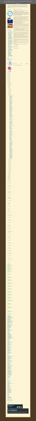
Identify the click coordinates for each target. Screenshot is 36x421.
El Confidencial (8, 345)
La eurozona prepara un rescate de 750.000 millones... (10, 146)
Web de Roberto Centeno (9, 397)
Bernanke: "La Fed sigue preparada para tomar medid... (10, 98)
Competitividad (16, 44)
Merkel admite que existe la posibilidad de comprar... (10, 104)
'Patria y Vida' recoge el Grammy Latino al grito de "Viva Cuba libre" (10, 36)
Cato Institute (8, 330)
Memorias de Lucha (9, 371)
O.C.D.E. (8, 377)
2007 (8, 179)
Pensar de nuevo (8, 382)
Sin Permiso (8, 388)
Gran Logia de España (9, 360)
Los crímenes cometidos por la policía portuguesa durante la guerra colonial (10, 49)
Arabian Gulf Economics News (10, 32)
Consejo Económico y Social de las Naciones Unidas (10, 337)
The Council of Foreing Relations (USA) (9, 390)
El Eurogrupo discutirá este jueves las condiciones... (10, 113)
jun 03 (9, 170)
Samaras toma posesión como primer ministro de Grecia (11, 131)
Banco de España (8, 320)
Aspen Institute (8, 318)
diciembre (9, 83)
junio (9, 87)
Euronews (8, 351)
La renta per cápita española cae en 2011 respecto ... (10, 154)
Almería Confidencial (9, 316)
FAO (7, 354)
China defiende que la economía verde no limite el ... (11, 101)
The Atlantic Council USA (9, 389)
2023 (8, 75)
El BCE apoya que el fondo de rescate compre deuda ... (10, 102)
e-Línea (8, 342)
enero (9, 175)
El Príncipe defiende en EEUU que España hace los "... (10, 117)
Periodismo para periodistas (9, 383)
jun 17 (9, 160)
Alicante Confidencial (9, 315)
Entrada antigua (27, 63)
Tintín (7, 393)
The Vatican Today (9, 392)
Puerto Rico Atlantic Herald (10, 51)
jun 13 (9, 163)
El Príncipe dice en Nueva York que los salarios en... (10, 115)
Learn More (17, 3)
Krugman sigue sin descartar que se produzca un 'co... (10, 156)
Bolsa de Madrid (8, 326)
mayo (9, 172)
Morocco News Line (9, 373)
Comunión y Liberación (9, 336)
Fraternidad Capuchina (9, 357)
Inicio (21, 63)
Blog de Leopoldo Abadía (9, 325)
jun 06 (9, 168)
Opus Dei (8, 381)
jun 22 (9, 93)
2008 (8, 178)
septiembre (9, 85)
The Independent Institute (9, 391)
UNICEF (8, 395)
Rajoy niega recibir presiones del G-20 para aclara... (11, 152)
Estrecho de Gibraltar (9, 350)
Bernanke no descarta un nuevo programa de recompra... (11, 126)
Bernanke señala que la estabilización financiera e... (10, 96)
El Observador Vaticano (10, 40)
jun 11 (9, 164)
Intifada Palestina (8, 367)
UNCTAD (8, 394)
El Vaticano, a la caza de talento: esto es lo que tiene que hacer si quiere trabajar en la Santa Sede (10, 42)
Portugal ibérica (9, 48)
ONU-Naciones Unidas (9, 380)
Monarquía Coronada (9, 372)
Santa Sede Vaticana (9, 387)
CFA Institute (8, 332)
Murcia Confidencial (9, 374)
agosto (9, 86)
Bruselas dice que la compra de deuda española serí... (10, 144)
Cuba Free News (9, 34)
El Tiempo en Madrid (9, 266)
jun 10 (9, 165)
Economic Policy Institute (9, 344)
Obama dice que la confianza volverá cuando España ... (10, 150)
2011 (8, 176)
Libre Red (8, 369)
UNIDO (8, 396)
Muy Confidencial (8, 376)
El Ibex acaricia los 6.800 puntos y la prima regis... (10, 107)
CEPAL (8, 331)
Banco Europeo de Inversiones (10, 321)
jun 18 (9, 159)
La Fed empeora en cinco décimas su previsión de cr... (10, 122)
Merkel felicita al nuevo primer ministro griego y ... (10, 129)
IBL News (8, 362)
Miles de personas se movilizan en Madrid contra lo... (11, 133)
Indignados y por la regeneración (9, 363)
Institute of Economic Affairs (9, 365)
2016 (8, 79)
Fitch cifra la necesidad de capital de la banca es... (11, 140)
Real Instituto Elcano (9, 385)
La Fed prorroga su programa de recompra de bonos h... (11, 124)
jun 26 (9, 90)
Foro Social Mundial (9, 355)
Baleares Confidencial (9, 319)
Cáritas (8, 328)
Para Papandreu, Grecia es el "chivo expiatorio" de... (11, 110)
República (8, 386)
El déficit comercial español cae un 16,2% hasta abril (10, 157)
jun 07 (9, 167)
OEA (7, 378)
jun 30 (9, 88)
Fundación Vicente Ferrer (9, 358)
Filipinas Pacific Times (10, 43)
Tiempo (8, 269)
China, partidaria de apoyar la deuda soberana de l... (10, 109)
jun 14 (9, 162)
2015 (8, 80)
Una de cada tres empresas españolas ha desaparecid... (10, 138)
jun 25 (9, 91)
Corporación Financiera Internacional (9, 338)
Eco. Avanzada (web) (9, 343)
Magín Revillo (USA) (9, 370)
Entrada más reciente (15, 63)
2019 (8, 77)
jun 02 (9, 171)
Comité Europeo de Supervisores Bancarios (9, 334)
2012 (8, 82)
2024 (8, 74)
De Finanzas (8, 341)
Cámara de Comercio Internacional (9, 327)
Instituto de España (9, 366)
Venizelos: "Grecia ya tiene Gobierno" (11, 142)
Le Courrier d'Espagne (9, 368)
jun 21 (9, 94)
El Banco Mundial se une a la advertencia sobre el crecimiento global (10, 33)
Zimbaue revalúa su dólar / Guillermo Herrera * (10, 44)
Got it (20, 3)
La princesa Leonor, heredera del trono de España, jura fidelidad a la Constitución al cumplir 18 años (10, 38)
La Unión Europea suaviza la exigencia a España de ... (11, 119)
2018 (8, 78)
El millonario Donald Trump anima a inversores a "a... (11, 148)
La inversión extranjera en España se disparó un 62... (11, 135)
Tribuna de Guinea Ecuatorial (10, 53)
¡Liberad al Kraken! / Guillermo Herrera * (10, 52)
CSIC (7, 340)
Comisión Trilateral (9, 333)
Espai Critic (8, 348)
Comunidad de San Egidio (9, 335)
